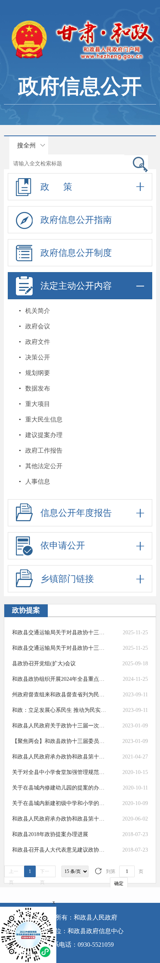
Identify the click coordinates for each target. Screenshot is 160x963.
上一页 (13, 873)
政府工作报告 (44, 450)
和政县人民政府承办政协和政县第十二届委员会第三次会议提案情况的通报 (59, 819)
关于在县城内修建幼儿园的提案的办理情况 (59, 788)
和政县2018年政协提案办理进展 (50, 834)
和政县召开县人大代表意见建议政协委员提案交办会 (59, 850)
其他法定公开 (44, 466)
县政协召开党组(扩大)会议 (44, 663)
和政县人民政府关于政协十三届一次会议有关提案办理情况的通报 (59, 726)
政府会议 (37, 326)
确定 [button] (118, 883)
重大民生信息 (44, 419)
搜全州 (26, 145)
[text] (66, 163)
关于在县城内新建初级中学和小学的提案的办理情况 (59, 803)
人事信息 (37, 481)
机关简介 (37, 310)
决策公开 (37, 357)
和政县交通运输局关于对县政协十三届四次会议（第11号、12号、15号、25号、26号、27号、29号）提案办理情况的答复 (59, 632)
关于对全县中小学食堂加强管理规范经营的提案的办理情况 (59, 772)
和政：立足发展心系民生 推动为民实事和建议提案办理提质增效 (59, 710)
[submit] (136, 164)
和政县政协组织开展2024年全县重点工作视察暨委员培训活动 (59, 679)
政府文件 (37, 341)
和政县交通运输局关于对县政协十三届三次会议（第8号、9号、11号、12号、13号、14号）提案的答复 (59, 648)
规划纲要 (37, 373)
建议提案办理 (44, 435)
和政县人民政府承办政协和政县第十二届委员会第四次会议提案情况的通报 (59, 757)
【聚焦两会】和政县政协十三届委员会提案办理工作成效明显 (59, 741)
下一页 (44, 873)
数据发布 (37, 388)
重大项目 (37, 404)
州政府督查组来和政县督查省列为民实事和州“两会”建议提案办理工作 (59, 695)
